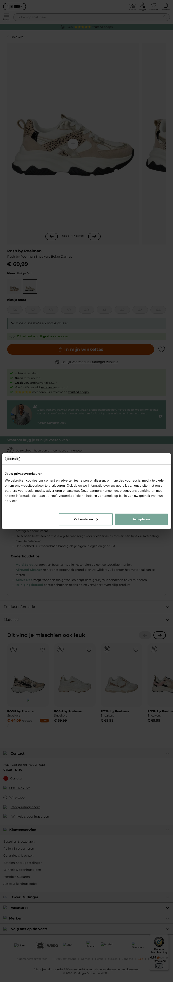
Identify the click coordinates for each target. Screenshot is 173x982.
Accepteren (141, 519)
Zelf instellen (83, 519)
